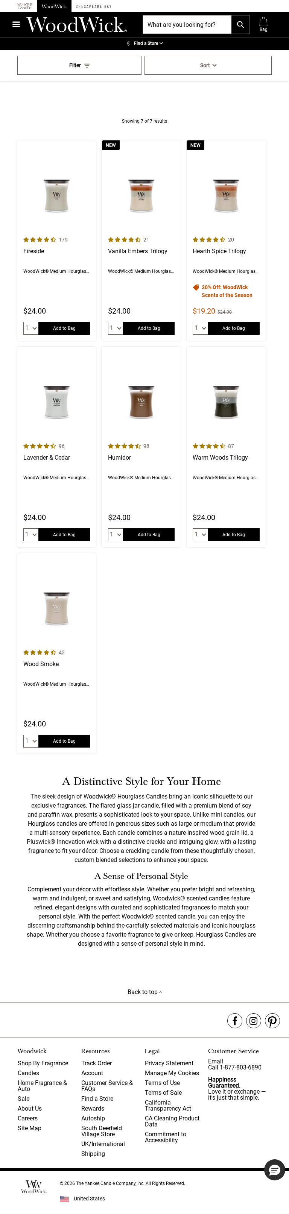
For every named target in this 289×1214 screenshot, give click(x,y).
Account (92, 1073)
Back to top (143, 992)
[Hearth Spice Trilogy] (226, 240)
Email (215, 1061)
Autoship (93, 1118)
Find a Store (97, 1098)
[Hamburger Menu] (16, 24)
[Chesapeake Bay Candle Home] (94, 6)
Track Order (96, 1063)
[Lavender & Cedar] (56, 447)
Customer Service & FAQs (107, 1085)
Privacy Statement (169, 1063)
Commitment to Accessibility (165, 1137)
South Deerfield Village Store (101, 1131)
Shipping (93, 1153)
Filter (75, 65)
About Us (30, 1108)
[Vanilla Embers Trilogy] (141, 240)
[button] (274, 1169)
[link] (144, 43)
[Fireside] (56, 240)
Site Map (29, 1128)
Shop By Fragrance (43, 1063)
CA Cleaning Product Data (172, 1121)
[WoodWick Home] (54, 6)
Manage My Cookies (172, 1073)
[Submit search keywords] (240, 24)
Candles (28, 1073)
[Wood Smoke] (56, 653)
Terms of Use (162, 1082)
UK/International (103, 1144)
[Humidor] (141, 447)
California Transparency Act (168, 1105)
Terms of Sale (163, 1092)
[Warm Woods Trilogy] (226, 447)
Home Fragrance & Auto (42, 1085)
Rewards (92, 1108)
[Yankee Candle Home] (24, 6)
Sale (23, 1098)
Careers (28, 1118)
